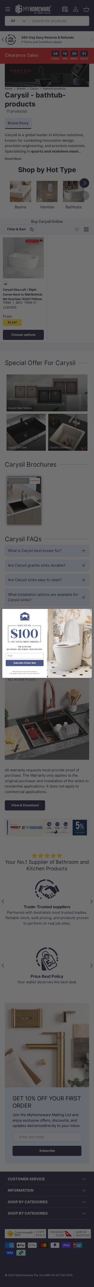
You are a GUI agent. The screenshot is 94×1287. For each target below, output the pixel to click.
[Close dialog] (89, 612)
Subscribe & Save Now (24, 663)
